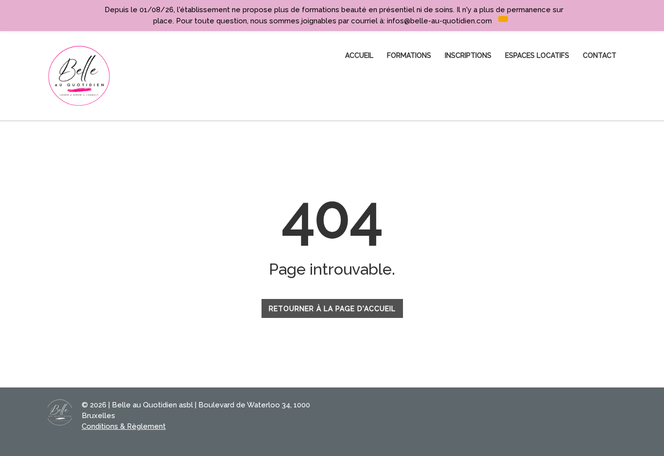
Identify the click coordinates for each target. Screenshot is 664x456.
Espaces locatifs (537, 55)
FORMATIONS (409, 55)
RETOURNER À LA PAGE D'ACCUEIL (332, 309)
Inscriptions (468, 55)
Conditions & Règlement (124, 426)
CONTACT (599, 55)
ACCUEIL (359, 55)
